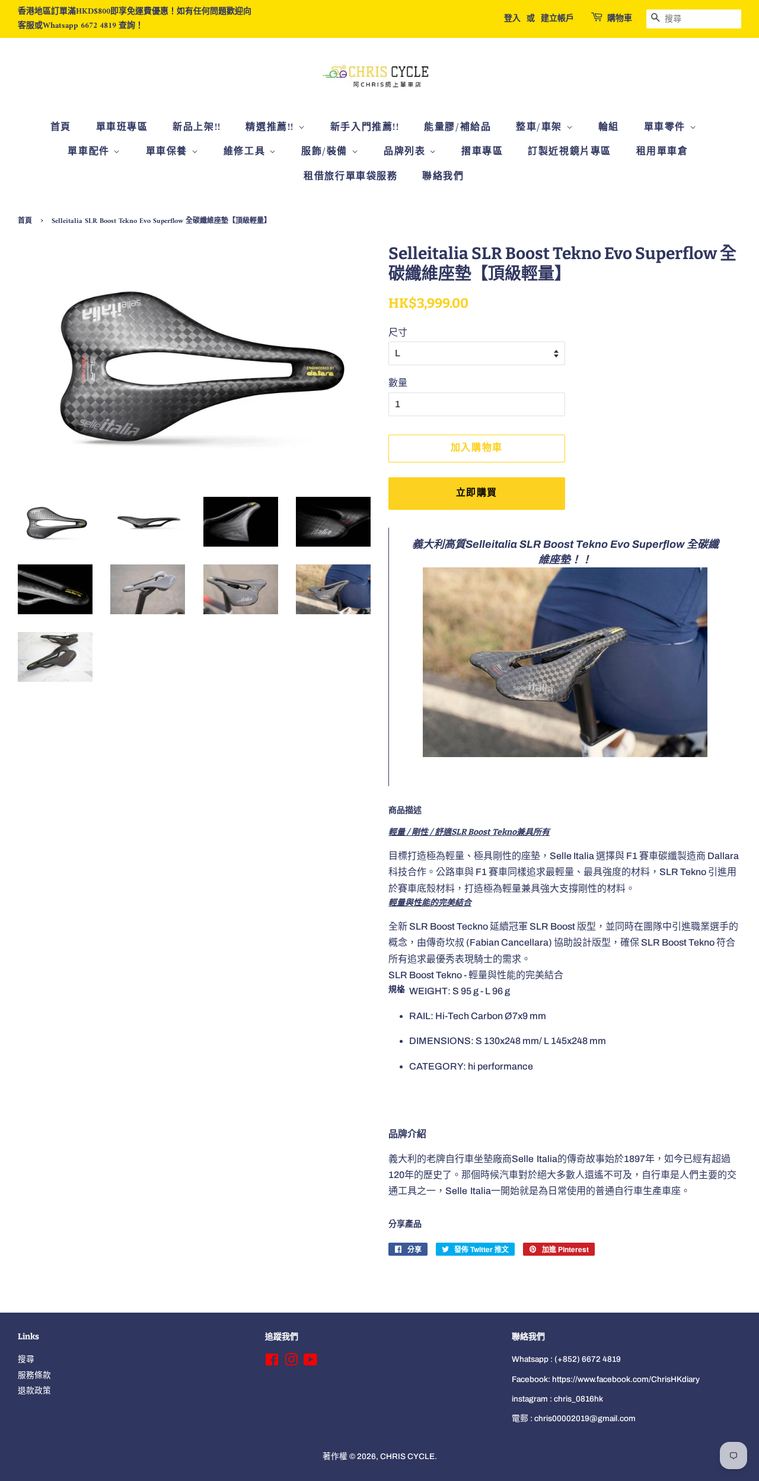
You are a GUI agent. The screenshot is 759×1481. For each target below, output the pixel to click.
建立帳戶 (557, 18)
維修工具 (246, 151)
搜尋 (26, 1359)
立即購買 (477, 493)
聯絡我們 (443, 176)
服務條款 (34, 1375)
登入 (512, 18)
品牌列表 (406, 151)
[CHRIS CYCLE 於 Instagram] (291, 1362)
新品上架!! (197, 127)
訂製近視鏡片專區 (569, 151)
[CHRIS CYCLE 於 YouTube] (310, 1362)
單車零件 (667, 127)
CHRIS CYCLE (407, 1456)
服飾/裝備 (326, 151)
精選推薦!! (271, 127)
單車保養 (169, 151)
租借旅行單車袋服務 (350, 176)
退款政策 (34, 1390)
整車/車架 (541, 127)
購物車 (619, 19)
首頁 (60, 127)
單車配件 (90, 151)
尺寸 (397, 332)
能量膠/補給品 (457, 127)
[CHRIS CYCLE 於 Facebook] (272, 1362)
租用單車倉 (662, 151)
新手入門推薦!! (365, 127)
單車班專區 (122, 127)
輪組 (608, 127)
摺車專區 (482, 151)
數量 (397, 383)
